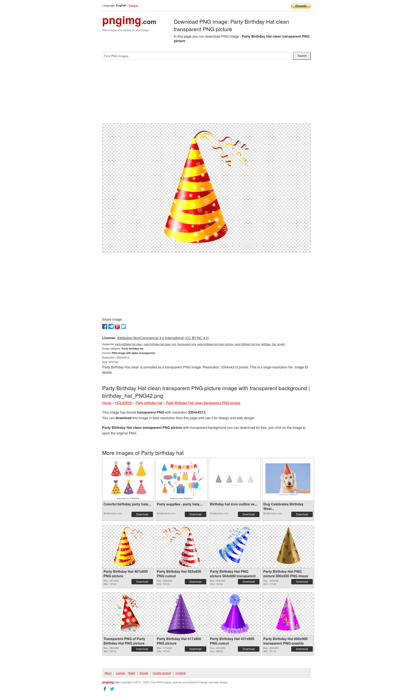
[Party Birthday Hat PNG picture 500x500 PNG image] (288, 546)
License (120, 673)
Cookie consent (162, 673)
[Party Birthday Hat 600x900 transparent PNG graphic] (287, 614)
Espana (133, 5)
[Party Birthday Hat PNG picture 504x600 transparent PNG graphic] (234, 546)
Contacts (181, 673)
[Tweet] (123, 326)
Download (142, 514)
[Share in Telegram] (111, 326)
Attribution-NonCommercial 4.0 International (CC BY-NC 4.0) (163, 337)
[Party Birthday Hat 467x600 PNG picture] (128, 546)
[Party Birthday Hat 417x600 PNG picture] (181, 614)
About (108, 673)
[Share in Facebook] (104, 326)
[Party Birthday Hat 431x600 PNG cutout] (234, 614)
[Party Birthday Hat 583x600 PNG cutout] (181, 546)
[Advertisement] (206, 93)
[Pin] (117, 326)
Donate (144, 673)
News (131, 673)
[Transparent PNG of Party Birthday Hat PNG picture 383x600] (128, 614)
